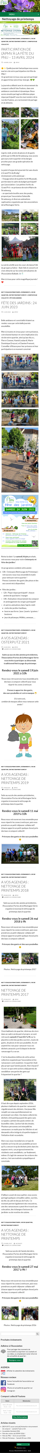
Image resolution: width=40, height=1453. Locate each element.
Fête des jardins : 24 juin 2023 (19, 305)
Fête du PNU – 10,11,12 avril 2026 (14, 1436)
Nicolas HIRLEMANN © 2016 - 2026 (20, 1451)
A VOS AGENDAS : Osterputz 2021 (15, 640)
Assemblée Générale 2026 (11, 1431)
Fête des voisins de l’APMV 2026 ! (13, 1433)
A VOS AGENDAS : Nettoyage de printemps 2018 (15, 886)
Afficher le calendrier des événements (20, 1371)
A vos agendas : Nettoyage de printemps (15, 1234)
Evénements (25, 38)
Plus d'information (20, 1417)
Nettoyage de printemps (10, 38)
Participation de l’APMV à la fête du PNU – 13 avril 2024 (17, 53)
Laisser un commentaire (12, 649)
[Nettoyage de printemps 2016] (10, 1313)
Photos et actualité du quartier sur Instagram (20, 1389)
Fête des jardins (15, 298)
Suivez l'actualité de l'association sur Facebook (20, 1382)
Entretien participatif (18, 41)
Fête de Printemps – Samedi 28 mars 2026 (16, 1438)
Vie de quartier (26, 1222)
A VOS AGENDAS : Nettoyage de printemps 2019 (15, 778)
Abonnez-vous (21, 1448)
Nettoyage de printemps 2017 (15, 992)
